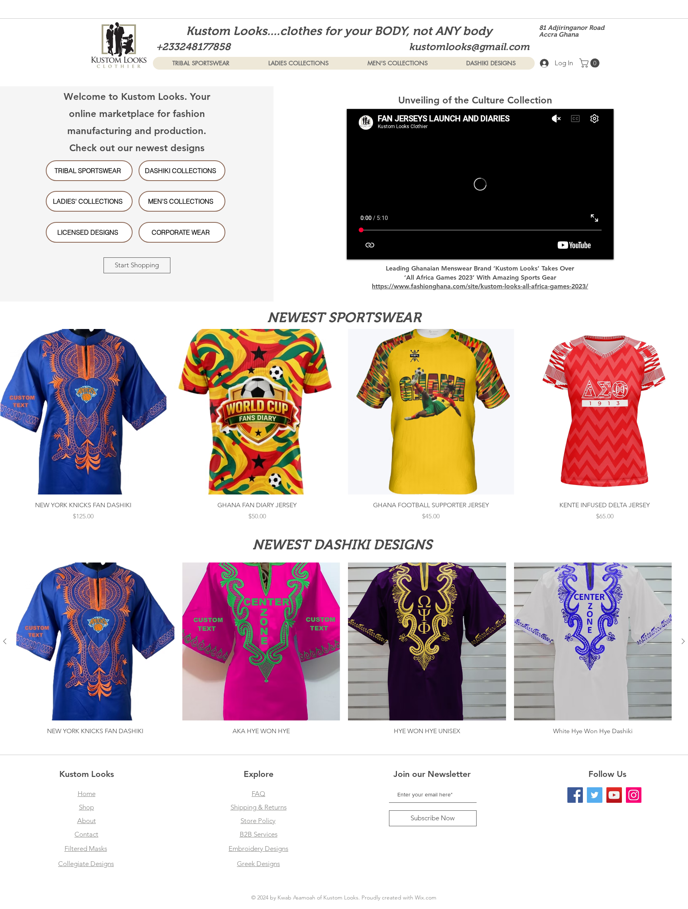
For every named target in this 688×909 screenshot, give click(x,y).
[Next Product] (683, 641)
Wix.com (425, 897)
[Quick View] (83, 412)
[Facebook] (575, 795)
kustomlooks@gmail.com (469, 46)
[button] (590, 63)
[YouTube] (614, 795)
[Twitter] (594, 795)
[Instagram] (633, 795)
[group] (344, 429)
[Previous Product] (5, 641)
